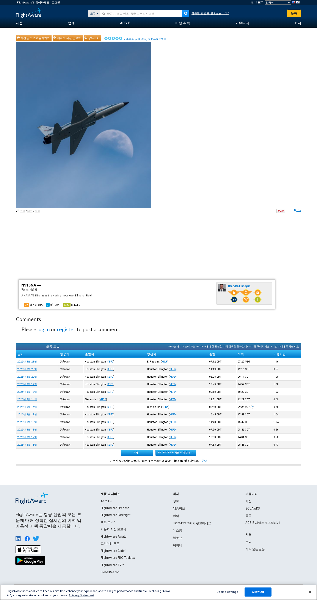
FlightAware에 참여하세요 (33, 2)
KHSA (103, 399)
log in (43, 329)
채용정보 (179, 508)
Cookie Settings (227, 592)
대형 (30, 211)
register (66, 329)
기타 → (137, 452)
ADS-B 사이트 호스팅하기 (262, 522)
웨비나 (177, 545)
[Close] (310, 592)
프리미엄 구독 (110, 543)
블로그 (177, 538)
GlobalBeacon (110, 572)
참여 (204, 460)
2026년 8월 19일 (27, 384)
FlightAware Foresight (115, 515)
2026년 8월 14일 (27, 399)
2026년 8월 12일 (27, 437)
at (72, 304)
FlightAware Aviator (114, 536)
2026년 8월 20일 (27, 369)
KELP (165, 361)
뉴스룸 (177, 530)
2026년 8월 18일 (27, 391)
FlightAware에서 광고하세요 (192, 523)
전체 (37, 211)
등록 (294, 13)
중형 (22, 211)
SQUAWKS (252, 508)
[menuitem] (19, 23)
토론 (248, 515)
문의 (248, 541)
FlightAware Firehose (115, 508)
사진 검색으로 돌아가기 (35, 38)
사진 (248, 501)
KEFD (110, 361)
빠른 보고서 (108, 522)
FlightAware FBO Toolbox (118, 557)
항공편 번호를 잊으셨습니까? (210, 13)
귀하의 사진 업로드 (69, 38)
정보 (176, 501)
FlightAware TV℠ (112, 565)
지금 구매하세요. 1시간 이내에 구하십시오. (275, 346)
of (53, 304)
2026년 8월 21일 (27, 361)
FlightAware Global (113, 551)
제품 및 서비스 (110, 494)
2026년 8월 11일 (27, 444)
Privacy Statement (81, 595)
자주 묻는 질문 (255, 549)
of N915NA (33, 304)
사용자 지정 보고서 (113, 529)
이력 (176, 516)
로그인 (56, 2)
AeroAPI (106, 501)
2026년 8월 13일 (27, 414)
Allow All (258, 592)
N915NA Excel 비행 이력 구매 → (175, 452)
